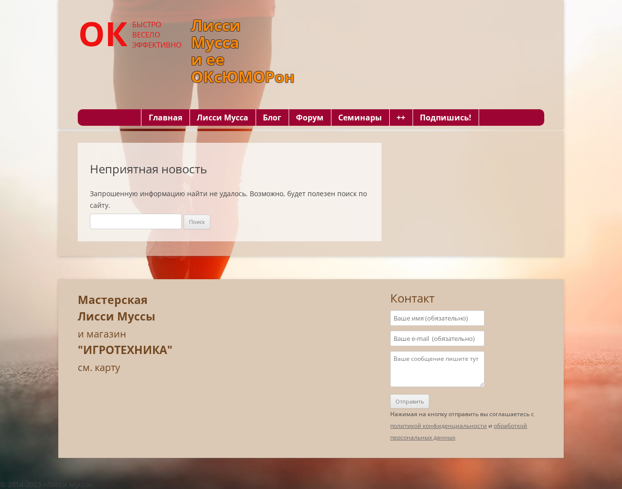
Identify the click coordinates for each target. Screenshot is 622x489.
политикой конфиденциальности (438, 426)
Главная (165, 117)
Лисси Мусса (222, 117)
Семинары (360, 117)
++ (401, 117)
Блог (272, 117)
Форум (310, 117)
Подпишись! (445, 117)
